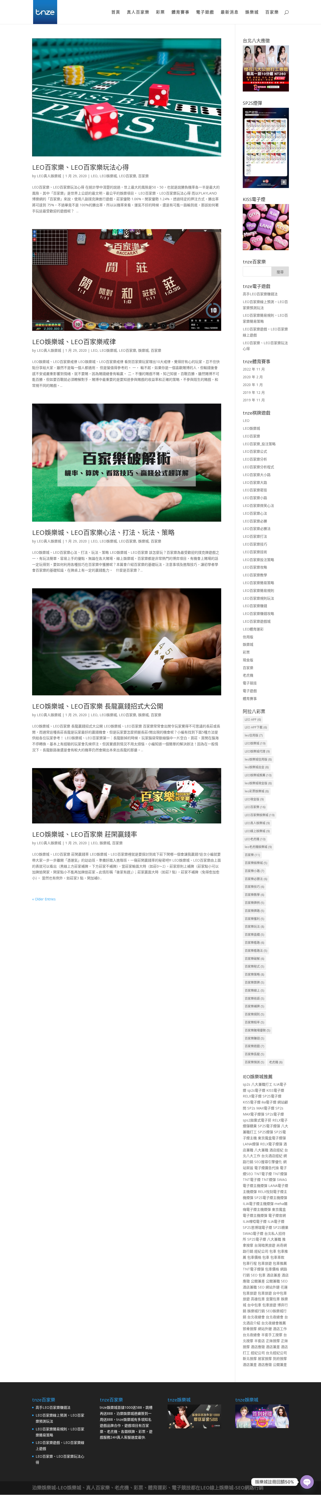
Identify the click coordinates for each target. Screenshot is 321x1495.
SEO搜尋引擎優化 (268, 1161)
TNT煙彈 (280, 1173)
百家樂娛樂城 (256, 863)
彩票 (160, 12)
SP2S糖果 (280, 1227)
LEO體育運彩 (253, 629)
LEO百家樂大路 (255, 482)
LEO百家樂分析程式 (258, 466)
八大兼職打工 (261, 1084)
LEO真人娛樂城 (49, 175)
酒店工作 (280, 1328)
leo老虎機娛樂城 (258, 847)
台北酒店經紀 (271, 1155)
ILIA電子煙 (276, 1221)
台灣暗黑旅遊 (264, 1245)
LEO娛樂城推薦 (258, 775)
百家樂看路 (254, 943)
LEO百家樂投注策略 (258, 559)
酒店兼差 (274, 1275)
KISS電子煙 (275, 1090)
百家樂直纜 (254, 934)
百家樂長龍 (254, 1054)
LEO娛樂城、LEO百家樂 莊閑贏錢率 (84, 834)
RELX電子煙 (252, 1096)
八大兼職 (261, 1150)
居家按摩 (265, 1358)
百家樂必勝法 (256, 879)
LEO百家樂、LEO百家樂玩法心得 (80, 167)
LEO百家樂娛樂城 (259, 815)
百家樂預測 (254, 1062)
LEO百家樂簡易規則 (258, 590)
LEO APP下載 (256, 727)
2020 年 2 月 (253, 377)
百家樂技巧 (254, 887)
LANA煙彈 (251, 1144)
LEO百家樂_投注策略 (259, 443)
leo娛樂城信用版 (258, 759)
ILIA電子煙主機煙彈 (258, 1203)
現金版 (248, 660)
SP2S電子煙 (272, 1096)
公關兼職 (273, 1281)
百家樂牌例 (254, 903)
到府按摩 (280, 1358)
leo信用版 (254, 735)
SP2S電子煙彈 (269, 1126)
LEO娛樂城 (108, 175)
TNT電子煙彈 (253, 1269)
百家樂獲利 (254, 919)
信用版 (248, 636)
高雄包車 (258, 1298)
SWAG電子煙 (253, 1233)
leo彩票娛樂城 (257, 791)
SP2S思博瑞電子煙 (257, 1227)
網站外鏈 (273, 1287)
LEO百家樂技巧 (255, 544)
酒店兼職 (250, 1287)
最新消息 (230, 12)
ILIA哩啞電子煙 (255, 1221)
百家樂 (272, 12)
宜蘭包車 (273, 1298)
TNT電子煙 (263, 1173)
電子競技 (250, 683)
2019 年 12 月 (254, 392)
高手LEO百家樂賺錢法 (260, 294)
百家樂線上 (254, 990)
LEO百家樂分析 (255, 459)
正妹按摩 (273, 1340)
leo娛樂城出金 (257, 767)
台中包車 (254, 1304)
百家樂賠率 (254, 1022)
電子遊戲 (205, 12)
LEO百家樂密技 (255, 490)
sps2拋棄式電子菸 (257, 1120)
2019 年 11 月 (254, 400)
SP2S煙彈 (265, 1132)
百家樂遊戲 (254, 1046)
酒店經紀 (276, 1150)
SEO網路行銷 (249, 1487)
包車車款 (277, 1257)
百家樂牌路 (254, 911)
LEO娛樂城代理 (257, 751)
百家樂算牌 (254, 982)
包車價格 (254, 1257)
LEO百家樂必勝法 (257, 528)
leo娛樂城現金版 (258, 783)
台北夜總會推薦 (273, 1323)
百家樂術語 (254, 998)
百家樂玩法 (254, 926)
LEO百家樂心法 (255, 513)
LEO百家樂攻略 (255, 567)
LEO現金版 (254, 799)
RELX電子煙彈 (271, 1144)
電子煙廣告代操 (266, 1167)
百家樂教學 (254, 895)
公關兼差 (258, 1281)
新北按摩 (250, 1358)
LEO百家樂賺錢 (255, 605)
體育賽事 (181, 12)
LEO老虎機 (255, 839)
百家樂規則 (254, 1014)
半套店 (259, 1340)
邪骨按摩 (250, 1328)
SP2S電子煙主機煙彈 (270, 1197)
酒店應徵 (258, 1346)
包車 (272, 1251)
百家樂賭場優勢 (257, 1030)
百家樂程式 (254, 966)
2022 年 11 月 (254, 369)
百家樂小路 (254, 871)
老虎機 (248, 675)
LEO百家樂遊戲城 (257, 621)
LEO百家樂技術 (255, 551)
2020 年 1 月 (253, 384)
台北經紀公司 (276, 1352)
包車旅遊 (265, 1263)
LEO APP (253, 719)
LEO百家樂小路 (255, 497)
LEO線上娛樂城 (257, 831)
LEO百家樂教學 (255, 575)
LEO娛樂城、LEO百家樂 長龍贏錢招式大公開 (97, 706)
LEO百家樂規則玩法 (258, 598)
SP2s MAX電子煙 (260, 1108)
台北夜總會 (256, 1317)
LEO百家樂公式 (255, 451)
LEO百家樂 (127, 175)
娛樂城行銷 (256, 1311)
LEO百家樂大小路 (257, 474)
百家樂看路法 (256, 951)
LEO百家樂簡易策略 (258, 582)
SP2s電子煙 (274, 1114)
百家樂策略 (254, 974)
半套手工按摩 (271, 1334)
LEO (94, 175)
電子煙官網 (277, 1215)
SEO (254, 1275)
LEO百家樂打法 (255, 536)
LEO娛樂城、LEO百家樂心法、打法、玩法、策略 (103, 532)
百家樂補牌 (254, 1006)
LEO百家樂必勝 (255, 521)
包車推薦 (280, 1263)
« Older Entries (44, 899)
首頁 (115, 12)
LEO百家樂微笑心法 (258, 505)
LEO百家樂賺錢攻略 (258, 613)
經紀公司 (261, 1251)
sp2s (246, 1084)
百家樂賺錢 (254, 1038)
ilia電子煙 (269, 1102)
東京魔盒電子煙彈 (272, 1138)
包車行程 (250, 1263)
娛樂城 (252, 12)
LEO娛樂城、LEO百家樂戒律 (74, 341)
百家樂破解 (254, 959)
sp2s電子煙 (256, 1090)
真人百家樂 (138, 12)
